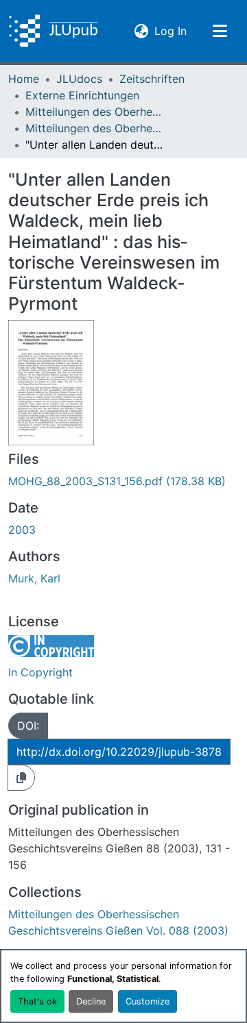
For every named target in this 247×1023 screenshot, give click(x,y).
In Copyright (40, 672)
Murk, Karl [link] (34, 578)
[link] (123, 481)
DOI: (28, 725)
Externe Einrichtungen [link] (82, 95)
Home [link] (23, 79)
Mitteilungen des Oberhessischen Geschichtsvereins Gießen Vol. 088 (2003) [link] (94, 128)
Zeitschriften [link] (152, 79)
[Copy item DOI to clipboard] (21, 778)
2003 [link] (22, 530)
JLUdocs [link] (79, 79)
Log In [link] (170, 30)
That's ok (37, 1001)
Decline (91, 1001)
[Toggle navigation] (219, 31)
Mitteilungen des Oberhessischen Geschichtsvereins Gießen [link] (94, 112)
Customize (147, 1001)
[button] (53, 31)
